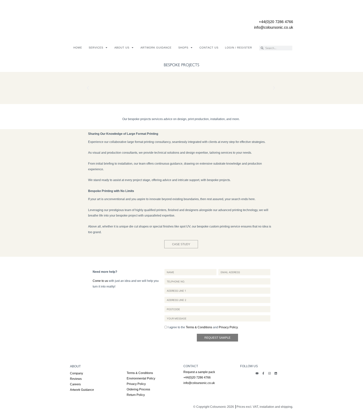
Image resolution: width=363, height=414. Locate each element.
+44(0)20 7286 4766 (276, 22)
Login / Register (238, 47)
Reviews (76, 378)
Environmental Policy (141, 378)
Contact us (208, 47)
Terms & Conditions (199, 327)
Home (77, 47)
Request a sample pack (199, 372)
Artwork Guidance (155, 47)
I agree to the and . (203, 327)
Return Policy (136, 394)
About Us (121, 47)
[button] (87, 88)
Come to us (100, 280)
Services (96, 47)
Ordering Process (138, 389)
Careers (75, 384)
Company (76, 373)
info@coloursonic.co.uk (273, 27)
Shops (183, 47)
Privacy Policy (228, 327)
